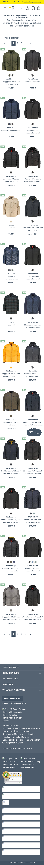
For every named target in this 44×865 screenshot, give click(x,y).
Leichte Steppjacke (32, 82)
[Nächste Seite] (26, 43)
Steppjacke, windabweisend (11, 130)
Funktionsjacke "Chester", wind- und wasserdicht (11, 472)
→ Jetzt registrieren (31, 2)
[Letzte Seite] (30, 43)
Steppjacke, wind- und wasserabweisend (32, 326)
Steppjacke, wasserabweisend (11, 277)
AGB (10, 863)
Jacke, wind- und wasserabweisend (33, 277)
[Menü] (5, 7)
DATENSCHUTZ (19, 863)
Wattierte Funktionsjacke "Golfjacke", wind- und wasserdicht (32, 423)
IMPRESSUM (31, 863)
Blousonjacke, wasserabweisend (33, 131)
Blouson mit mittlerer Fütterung (11, 423)
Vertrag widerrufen (12, 698)
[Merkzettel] (33, 8)
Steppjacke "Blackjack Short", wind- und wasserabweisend (11, 180)
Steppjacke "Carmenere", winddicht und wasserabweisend (11, 569)
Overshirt (11, 228)
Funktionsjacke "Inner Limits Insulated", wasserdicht (32, 375)
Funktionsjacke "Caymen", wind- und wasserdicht (11, 521)
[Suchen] (22, 8)
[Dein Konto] (28, 8)
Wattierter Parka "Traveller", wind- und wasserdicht (32, 618)
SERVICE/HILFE (10, 673)
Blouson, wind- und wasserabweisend (32, 569)
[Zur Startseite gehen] (12, 7)
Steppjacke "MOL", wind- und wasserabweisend (11, 375)
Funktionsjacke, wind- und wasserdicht (33, 229)
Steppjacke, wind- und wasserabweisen (11, 83)
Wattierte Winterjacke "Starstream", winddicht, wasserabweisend (32, 180)
